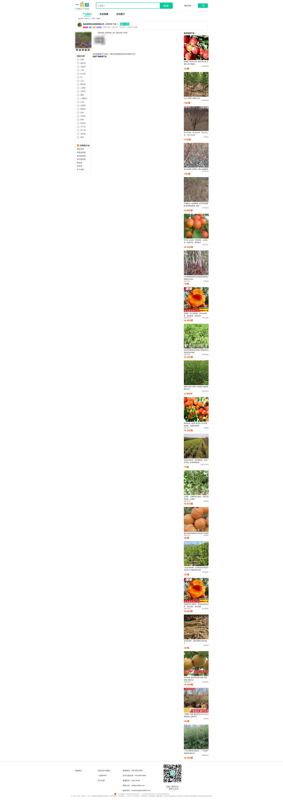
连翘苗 (83, 105)
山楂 (82, 102)
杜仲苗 (83, 74)
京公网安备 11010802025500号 (128, 794)
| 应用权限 (151, 796)
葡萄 (82, 137)
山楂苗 (83, 88)
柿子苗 (83, 130)
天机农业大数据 (104, 771)
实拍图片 (120, 14)
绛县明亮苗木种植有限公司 (93, 24)
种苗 (93, 18)
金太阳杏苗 (81, 156)
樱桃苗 (83, 109)
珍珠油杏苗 (81, 152)
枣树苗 (83, 91)
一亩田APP (102, 775)
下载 (203, 6)
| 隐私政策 (159, 796)
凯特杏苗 (80, 149)
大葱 (82, 70)
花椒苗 (83, 66)
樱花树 (83, 84)
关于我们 (136, 796)
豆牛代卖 (101, 780)
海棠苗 (83, 134)
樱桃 (82, 95)
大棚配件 (83, 98)
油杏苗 (79, 166)
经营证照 (144, 796)
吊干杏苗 (80, 169)
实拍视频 (103, 14)
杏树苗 (98, 18)
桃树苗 (83, 63)
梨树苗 (83, 123)
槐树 (82, 119)
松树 (82, 112)
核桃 (82, 59)
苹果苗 (83, 116)
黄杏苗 (79, 163)
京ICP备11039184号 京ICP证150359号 (155, 794)
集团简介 (78, 771)
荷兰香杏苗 (81, 159)
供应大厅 (88, 18)
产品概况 (87, 14)
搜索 (166, 5)
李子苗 (83, 127)
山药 (82, 81)
